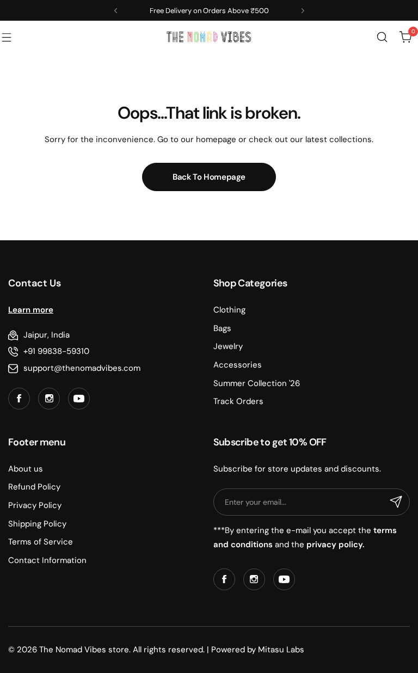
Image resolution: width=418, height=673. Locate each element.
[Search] (382, 37)
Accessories (237, 364)
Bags (222, 328)
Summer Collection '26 (256, 383)
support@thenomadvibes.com (81, 368)
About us (25, 468)
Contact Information (47, 560)
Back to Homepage (209, 177)
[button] (115, 10)
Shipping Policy (37, 523)
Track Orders (238, 401)
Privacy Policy (35, 505)
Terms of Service (40, 541)
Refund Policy (34, 486)
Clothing (229, 309)
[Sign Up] (396, 502)
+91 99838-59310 (56, 351)
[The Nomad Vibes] (209, 37)
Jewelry (228, 346)
